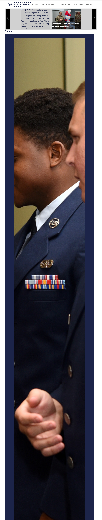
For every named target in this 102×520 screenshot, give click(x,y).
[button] (3, 4)
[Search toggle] (99, 4)
